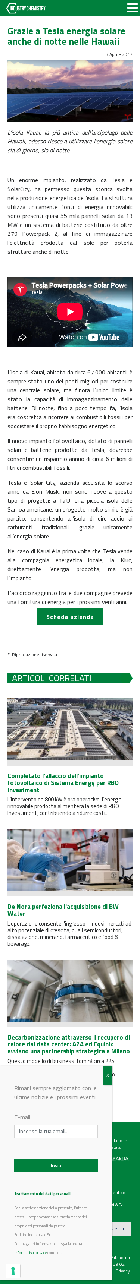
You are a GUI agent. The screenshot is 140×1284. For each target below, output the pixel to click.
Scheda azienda (70, 616)
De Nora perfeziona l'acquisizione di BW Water (63, 910)
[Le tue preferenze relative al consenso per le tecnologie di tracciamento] (13, 1271)
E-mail (22, 1117)
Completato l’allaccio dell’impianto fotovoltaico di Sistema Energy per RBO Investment (63, 782)
